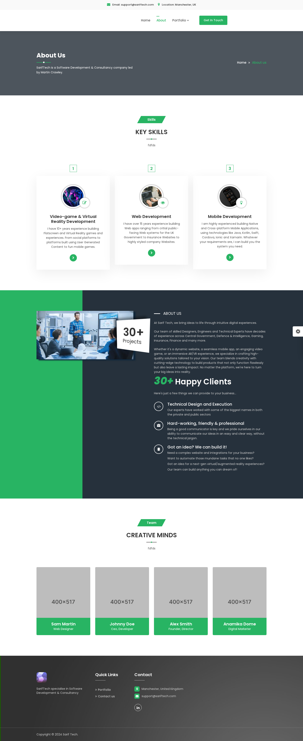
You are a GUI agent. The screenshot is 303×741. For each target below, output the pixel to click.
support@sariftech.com (133, 5)
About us (259, 62)
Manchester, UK (179, 5)
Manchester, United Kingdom (162, 689)
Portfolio (179, 20)
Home (145, 20)
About (161, 20)
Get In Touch (213, 20)
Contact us (106, 696)
